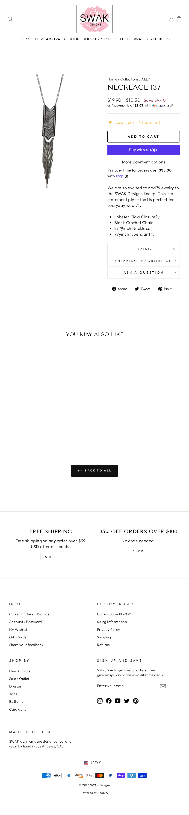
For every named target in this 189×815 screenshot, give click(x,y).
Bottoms (16, 701)
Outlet (121, 39)
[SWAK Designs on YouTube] (118, 701)
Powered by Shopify (94, 792)
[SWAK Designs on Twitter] (127, 701)
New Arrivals (50, 39)
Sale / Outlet (19, 678)
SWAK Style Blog (151, 39)
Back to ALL (98, 470)
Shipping (104, 637)
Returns (103, 645)
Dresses (15, 686)
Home (25, 39)
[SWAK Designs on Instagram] (100, 701)
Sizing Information (112, 621)
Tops (13, 694)
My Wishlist (18, 629)
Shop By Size (96, 39)
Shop (73, 39)
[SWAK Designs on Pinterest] (136, 701)
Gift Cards (17, 637)
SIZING (144, 249)
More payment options (143, 162)
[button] (143, 105)
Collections (129, 79)
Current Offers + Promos (29, 614)
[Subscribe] (163, 686)
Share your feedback (26, 645)
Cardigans (17, 709)
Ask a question (144, 272)
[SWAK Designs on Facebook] (109, 701)
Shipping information (143, 261)
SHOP (50, 557)
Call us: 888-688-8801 (114, 614)
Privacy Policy (108, 629)
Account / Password (25, 621)
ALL (144, 79)
